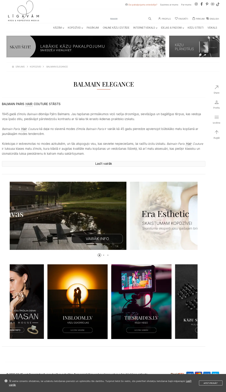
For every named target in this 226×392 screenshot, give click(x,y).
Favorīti (183, 18)
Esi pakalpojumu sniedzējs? (143, 4)
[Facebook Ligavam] (202, 4)
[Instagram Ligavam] (196, 4)
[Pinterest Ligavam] (207, 4)
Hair (24, 129)
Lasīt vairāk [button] (103, 163)
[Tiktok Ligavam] (218, 4)
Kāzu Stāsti (196, 27)
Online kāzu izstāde (116, 27)
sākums (20, 66)
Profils (166, 18)
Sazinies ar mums (169, 4)
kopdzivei (35, 66)
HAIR (29, 104)
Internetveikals (144, 27)
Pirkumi (200, 18)
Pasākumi (93, 27)
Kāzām (57, 27)
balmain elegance (57, 66)
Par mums (186, 4)
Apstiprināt (211, 383)
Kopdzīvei (74, 27)
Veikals (212, 27)
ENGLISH (214, 18)
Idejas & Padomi (171, 27)
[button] (99, 255)
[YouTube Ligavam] (213, 4)
